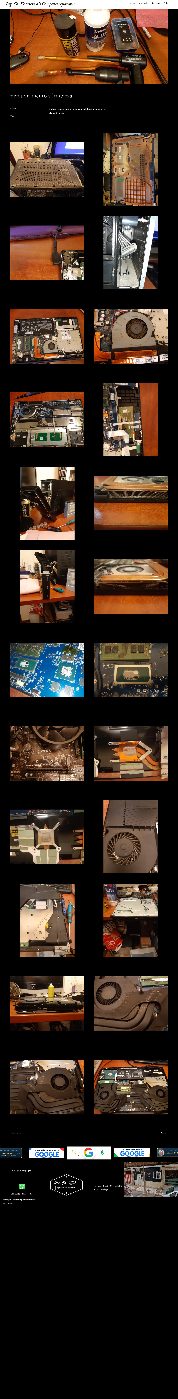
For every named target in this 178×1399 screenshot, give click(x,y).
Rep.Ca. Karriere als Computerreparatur (40, 4)
